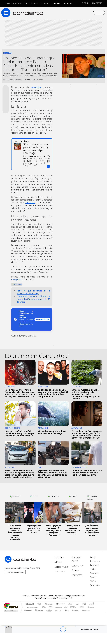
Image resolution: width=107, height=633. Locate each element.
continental (66, 607)
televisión (36, 87)
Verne (78, 607)
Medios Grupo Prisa (11, 611)
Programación (16, 3)
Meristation (85, 613)
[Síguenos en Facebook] (74, 12)
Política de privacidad (39, 595)
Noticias (34, 3)
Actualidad (60, 571)
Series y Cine (61, 566)
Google (93, 557)
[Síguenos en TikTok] (88, 12)
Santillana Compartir (60, 604)
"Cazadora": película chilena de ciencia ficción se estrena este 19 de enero (33, 299)
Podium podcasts (28, 609)
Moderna (38, 613)
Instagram (16, 279)
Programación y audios (90, 629)
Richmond (28, 613)
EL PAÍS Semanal (71, 607)
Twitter (93, 569)
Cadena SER (70, 604)
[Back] (51, 629)
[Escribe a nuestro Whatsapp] (91, 12)
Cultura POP (77, 565)
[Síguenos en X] (78, 12)
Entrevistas (55, 3)
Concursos (44, 3)
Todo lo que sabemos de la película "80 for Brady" (33, 292)
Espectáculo (17, 284)
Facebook (94, 565)
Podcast (75, 570)
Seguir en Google (42, 319)
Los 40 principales (40, 604)
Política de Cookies (56, 595)
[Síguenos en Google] (68, 12)
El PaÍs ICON (57, 613)
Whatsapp (95, 585)
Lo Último (26, 3)
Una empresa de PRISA (11, 606)
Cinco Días (58, 607)
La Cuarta (30, 202)
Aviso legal (26, 595)
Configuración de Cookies (75, 595)
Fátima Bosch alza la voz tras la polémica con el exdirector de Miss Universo (34, 528)
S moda (66, 613)
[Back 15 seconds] (57, 629)
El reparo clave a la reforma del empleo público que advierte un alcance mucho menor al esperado (72, 529)
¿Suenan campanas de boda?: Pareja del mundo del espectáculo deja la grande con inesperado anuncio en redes (53, 530)
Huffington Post (32, 607)
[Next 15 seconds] (69, 629)
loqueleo (75, 613)
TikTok (93, 581)
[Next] (74, 629)
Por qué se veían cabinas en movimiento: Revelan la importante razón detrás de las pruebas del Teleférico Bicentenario (15, 532)
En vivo (7, 3)
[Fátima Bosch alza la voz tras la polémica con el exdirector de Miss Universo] (34, 512)
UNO (44, 607)
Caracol (91, 604)
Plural (48, 613)
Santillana (49, 604)
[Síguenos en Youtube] (81, 12)
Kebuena (91, 607)
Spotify (93, 577)
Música (58, 562)
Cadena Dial (84, 607)
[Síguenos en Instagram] (71, 12)
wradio (50, 607)
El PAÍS (29, 604)
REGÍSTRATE (97, 3)
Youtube (94, 573)
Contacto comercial (15, 572)
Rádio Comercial (94, 613)
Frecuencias (67, 3)
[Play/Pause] (63, 629)
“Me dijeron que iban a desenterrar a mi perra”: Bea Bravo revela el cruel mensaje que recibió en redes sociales (92, 530)
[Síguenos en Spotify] (84, 12)
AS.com (77, 604)
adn (83, 604)
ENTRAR (85, 3)
